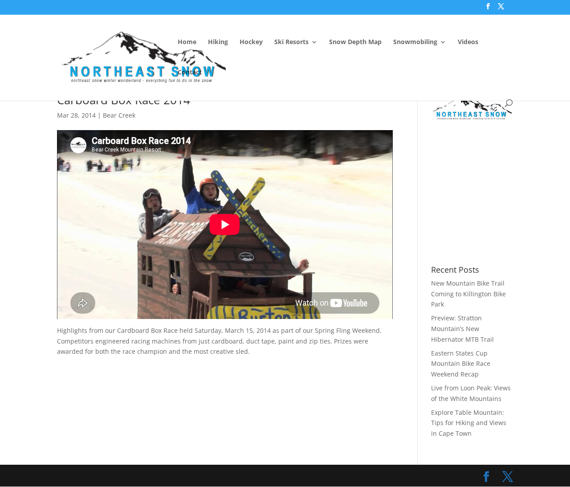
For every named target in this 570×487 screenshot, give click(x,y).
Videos (468, 42)
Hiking (218, 42)
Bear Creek (119, 115)
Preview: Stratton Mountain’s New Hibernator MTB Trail (462, 329)
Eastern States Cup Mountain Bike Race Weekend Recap (460, 364)
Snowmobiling (415, 42)
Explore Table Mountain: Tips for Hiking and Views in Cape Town (468, 423)
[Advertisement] (500, 193)
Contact (190, 72)
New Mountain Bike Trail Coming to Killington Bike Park (468, 294)
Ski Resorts (291, 42)
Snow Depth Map (355, 42)
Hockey (251, 42)
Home (187, 42)
